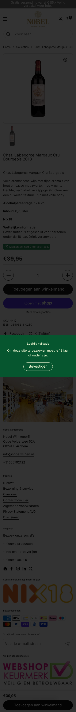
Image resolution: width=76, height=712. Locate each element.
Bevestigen (38, 366)
